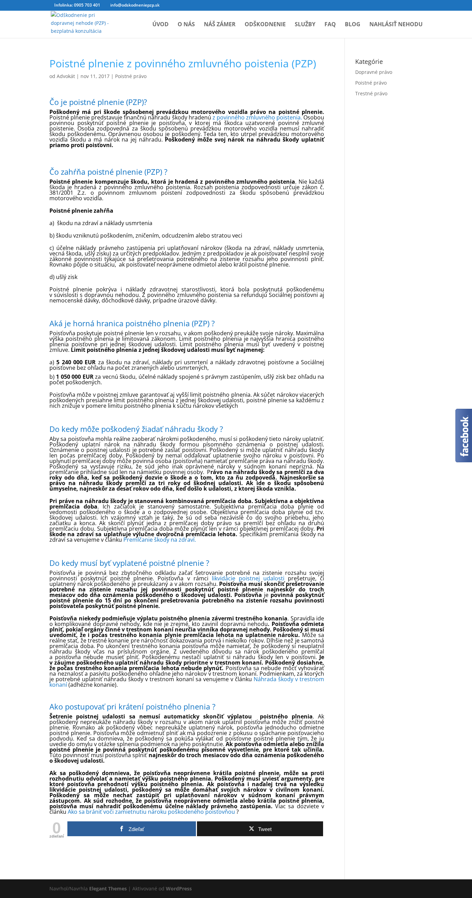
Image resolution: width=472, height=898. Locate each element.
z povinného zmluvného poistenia (257, 117)
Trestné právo (371, 93)
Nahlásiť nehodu (396, 25)
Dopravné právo (373, 72)
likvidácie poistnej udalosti (250, 578)
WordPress (179, 888)
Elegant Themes (108, 888)
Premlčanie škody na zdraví (159, 539)
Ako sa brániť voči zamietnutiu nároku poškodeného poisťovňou (152, 811)
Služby (305, 25)
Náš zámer (220, 25)
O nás (186, 25)
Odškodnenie (265, 25)
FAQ (330, 25)
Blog (352, 25)
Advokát (66, 76)
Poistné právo (131, 76)
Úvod (160, 25)
